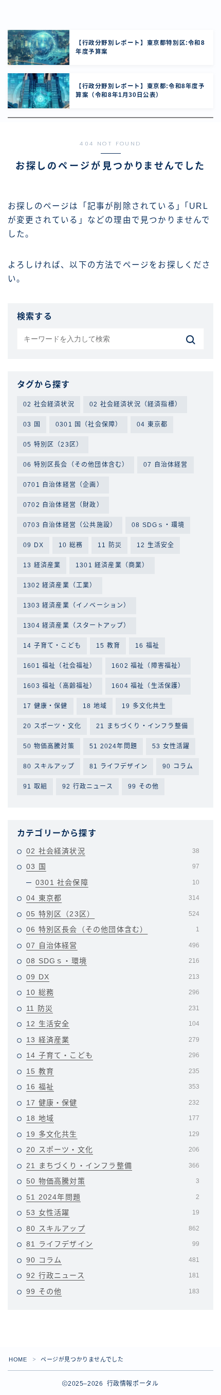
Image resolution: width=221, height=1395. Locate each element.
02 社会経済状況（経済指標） (135, 404)
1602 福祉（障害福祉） (148, 665)
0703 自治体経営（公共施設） (70, 525)
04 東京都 (152, 424)
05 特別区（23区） (53, 444)
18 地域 (95, 706)
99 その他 (143, 786)
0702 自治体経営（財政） (63, 504)
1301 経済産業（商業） (112, 565)
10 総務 (71, 545)
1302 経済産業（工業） (60, 585)
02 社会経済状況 (49, 404)
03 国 (32, 424)
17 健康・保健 (45, 706)
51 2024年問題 (113, 746)
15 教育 (108, 645)
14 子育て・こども (52, 645)
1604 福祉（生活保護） (148, 686)
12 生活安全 (155, 545)
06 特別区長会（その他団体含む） (75, 464)
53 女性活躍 (171, 746)
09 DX (33, 545)
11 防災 (110, 545)
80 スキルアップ (49, 766)
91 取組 (35, 786)
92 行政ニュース (87, 786)
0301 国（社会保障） (89, 424)
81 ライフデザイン (118, 766)
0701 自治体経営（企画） (63, 484)
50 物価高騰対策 (49, 746)
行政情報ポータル (51, 11)
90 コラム (177, 766)
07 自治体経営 (165, 464)
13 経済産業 (42, 565)
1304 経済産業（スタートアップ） (77, 625)
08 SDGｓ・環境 (158, 525)
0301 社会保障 (117, 882)
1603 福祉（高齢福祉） (60, 686)
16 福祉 (147, 645)
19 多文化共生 (144, 706)
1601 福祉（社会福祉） (60, 665)
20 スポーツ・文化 (52, 726)
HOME (18, 1359)
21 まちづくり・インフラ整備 (142, 726)
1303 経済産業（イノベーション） (77, 605)
